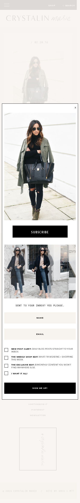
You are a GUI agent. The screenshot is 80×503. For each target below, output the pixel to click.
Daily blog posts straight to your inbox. (42, 350)
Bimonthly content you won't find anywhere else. (41, 366)
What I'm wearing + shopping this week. (42, 358)
